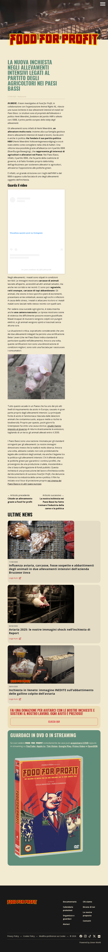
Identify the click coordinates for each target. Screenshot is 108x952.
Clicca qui (54, 721)
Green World (95, 942)
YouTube (31, 746)
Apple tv (41, 746)
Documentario (70, 901)
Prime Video (78, 746)
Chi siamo (87, 901)
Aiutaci (66, 924)
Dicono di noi (89, 907)
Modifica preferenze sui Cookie (52, 936)
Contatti (87, 921)
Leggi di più (13, 578)
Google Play (65, 746)
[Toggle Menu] (102, 4)
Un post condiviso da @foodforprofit (36, 270)
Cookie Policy (29, 936)
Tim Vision (52, 746)
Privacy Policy (13, 936)
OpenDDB (92, 746)
